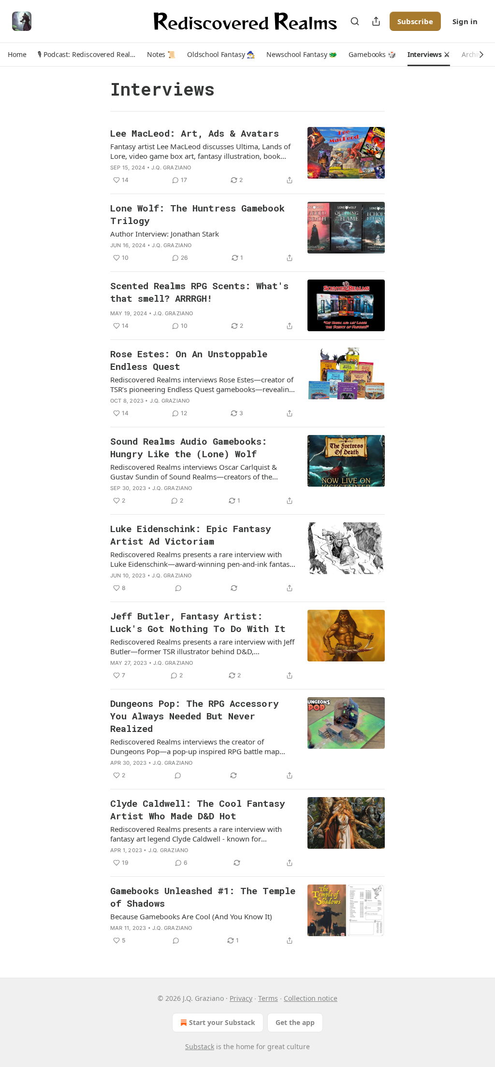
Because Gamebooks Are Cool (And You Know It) (191, 916)
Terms (268, 998)
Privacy (241, 998)
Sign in (465, 21)
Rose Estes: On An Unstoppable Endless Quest (188, 360)
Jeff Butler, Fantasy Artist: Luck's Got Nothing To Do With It (198, 622)
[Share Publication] (376, 21)
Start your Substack (222, 1022)
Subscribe (415, 21)
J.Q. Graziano (171, 167)
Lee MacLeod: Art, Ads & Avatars (194, 133)
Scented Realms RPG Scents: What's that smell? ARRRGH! (199, 292)
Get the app (295, 1022)
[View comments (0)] (178, 588)
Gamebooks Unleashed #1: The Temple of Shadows (202, 896)
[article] (247, 156)
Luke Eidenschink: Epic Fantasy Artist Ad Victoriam (190, 534)
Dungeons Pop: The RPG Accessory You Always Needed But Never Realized (194, 715)
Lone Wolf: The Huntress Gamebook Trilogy (197, 214)
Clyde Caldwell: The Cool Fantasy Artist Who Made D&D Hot (197, 809)
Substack (199, 1046)
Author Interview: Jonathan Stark (164, 234)
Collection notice (310, 998)
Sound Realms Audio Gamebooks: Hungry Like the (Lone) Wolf (188, 447)
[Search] (354, 21)
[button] (17, 54)
